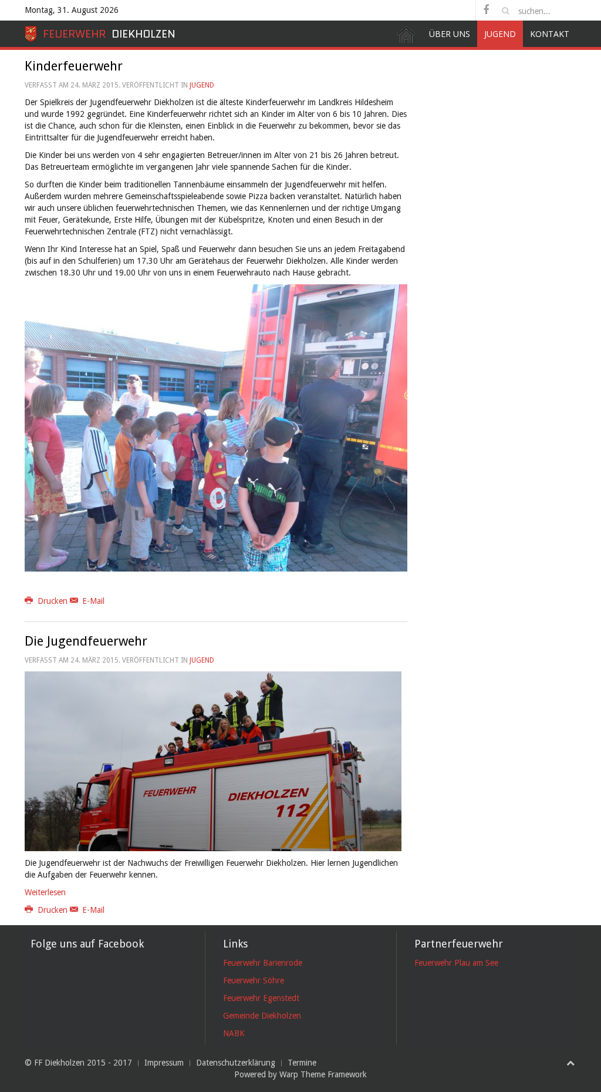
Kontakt (549, 33)
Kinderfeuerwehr (74, 66)
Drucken (52, 601)
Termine (302, 1062)
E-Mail (92, 601)
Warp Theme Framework (323, 1074)
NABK (234, 1033)
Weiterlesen (45, 892)
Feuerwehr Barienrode (262, 962)
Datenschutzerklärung (235, 1062)
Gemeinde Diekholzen (262, 1015)
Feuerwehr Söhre (253, 980)
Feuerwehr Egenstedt (261, 998)
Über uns (449, 33)
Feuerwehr (109, 34)
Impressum (164, 1062)
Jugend (500, 33)
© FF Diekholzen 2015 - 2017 (78, 1062)
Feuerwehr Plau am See (456, 962)
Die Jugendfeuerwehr (86, 641)
